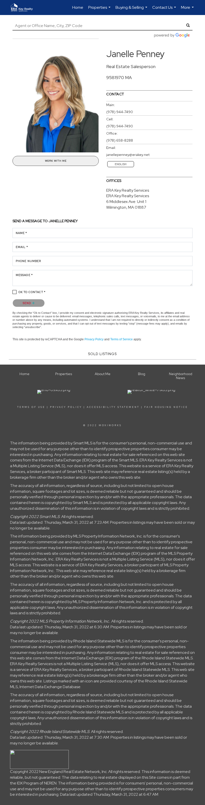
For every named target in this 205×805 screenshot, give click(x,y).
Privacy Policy (94, 339)
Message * (24, 275)
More (188, 10)
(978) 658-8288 (119, 140)
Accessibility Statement (113, 407)
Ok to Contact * (32, 292)
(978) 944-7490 (119, 112)
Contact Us (164, 10)
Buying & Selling (132, 10)
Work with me (55, 160)
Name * (21, 233)
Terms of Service (121, 339)
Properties (100, 10)
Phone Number (28, 261)
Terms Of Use (31, 407)
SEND (27, 303)
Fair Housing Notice (166, 407)
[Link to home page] (24, 7)
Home (77, 7)
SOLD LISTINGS (102, 354)
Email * (22, 247)
